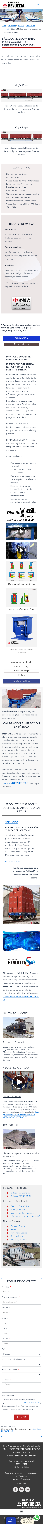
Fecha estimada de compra (14, 1360)
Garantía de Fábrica (12, 1097)
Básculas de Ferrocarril (13, 1042)
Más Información (12, 862)
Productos (12, 26)
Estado (5, 1339)
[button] (21, 70)
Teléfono (6, 1308)
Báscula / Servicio (10, 1370)
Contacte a (15, 784)
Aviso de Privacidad (9, 1395)
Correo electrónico (10, 1297)
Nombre (6, 1287)
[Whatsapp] (37, 1518)
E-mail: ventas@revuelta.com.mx (21, 1456)
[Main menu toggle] (38, 4)
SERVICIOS (11, 822)
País (4, 1349)
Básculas (21, 26)
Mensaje (6, 1380)
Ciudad (5, 1329)
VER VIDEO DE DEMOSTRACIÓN (21, 1114)
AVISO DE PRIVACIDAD (32, 1403)
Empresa (5, 1318)
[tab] (21, 338)
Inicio (4, 26)
